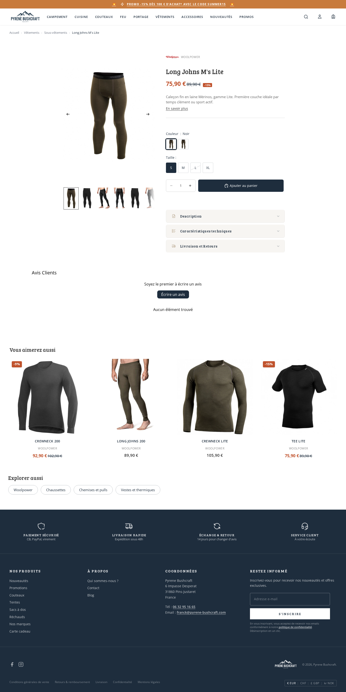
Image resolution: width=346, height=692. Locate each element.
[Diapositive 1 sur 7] (71, 198)
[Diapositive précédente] (66, 115)
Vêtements (165, 17)
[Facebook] (12, 664)
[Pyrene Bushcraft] (25, 17)
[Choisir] (78, 428)
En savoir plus (177, 108)
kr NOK (329, 683)
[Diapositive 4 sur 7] (119, 198)
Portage (141, 17)
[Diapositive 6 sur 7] (151, 198)
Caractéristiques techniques (206, 231)
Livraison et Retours (198, 246)
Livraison (101, 682)
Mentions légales (149, 682)
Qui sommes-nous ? (102, 581)
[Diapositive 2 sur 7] (87, 198)
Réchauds (17, 617)
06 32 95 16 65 (184, 606)
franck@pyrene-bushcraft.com (201, 612)
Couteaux (104, 17)
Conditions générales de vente (29, 682)
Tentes (14, 602)
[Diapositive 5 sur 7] (135, 198)
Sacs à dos (17, 609)
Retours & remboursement (72, 682)
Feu (123, 17)
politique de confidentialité (295, 627)
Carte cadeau (19, 631)
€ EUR (291, 683)
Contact (93, 588)
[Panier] (333, 16)
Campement (57, 17)
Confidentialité (122, 682)
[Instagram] (21, 664)
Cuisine (81, 17)
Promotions (18, 588)
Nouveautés (221, 17)
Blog (90, 595)
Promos (246, 17)
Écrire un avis (173, 294)
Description (191, 216)
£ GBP (315, 683)
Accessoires (192, 17)
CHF (303, 683)
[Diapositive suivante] (149, 115)
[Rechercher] (306, 16)
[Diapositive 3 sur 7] (103, 198)
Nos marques (20, 624)
